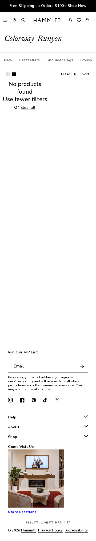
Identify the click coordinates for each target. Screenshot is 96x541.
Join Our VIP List (23, 352)
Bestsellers (29, 60)
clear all (28, 108)
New (8, 60)
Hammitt (28, 530)
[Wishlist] (79, 20)
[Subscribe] (82, 366)
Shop (12, 437)
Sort (86, 74)
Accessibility (76, 530)
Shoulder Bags (60, 60)
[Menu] (5, 20)
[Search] (23, 20)
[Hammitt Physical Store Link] (14, 20)
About (13, 427)
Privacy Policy (50, 530)
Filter (68, 74)
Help (12, 417)
